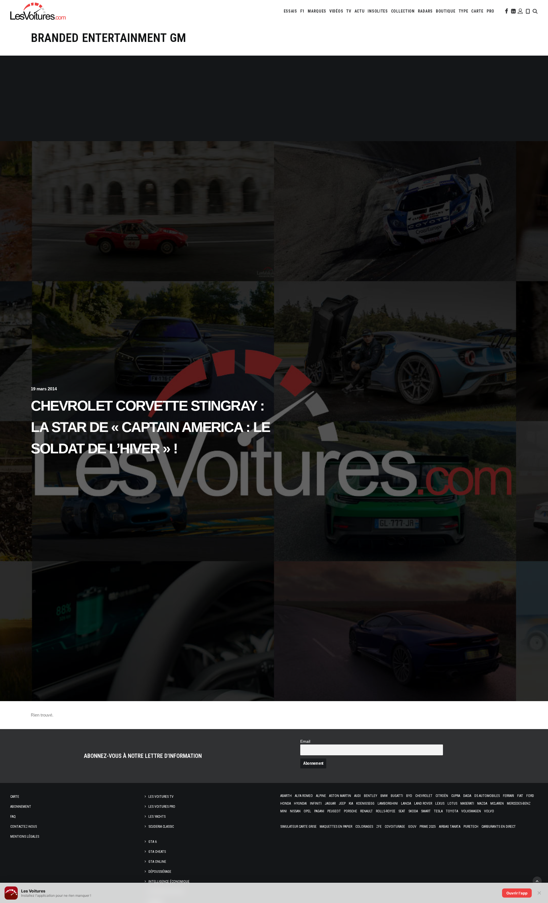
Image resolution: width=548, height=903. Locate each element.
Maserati (467, 803)
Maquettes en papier (336, 827)
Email (305, 741)
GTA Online (157, 862)
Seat (401, 811)
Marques (317, 11)
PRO (490, 11)
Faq (13, 817)
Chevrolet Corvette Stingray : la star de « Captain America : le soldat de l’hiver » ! (150, 427)
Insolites (378, 11)
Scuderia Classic (161, 827)
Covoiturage (395, 827)
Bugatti (397, 796)
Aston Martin (340, 796)
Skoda (413, 811)
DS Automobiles (487, 796)
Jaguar (330, 803)
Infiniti (316, 803)
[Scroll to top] (537, 880)
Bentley (370, 796)
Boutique (446, 11)
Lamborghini (388, 803)
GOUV (412, 827)
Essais (290, 11)
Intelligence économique (169, 882)
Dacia (467, 796)
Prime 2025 (428, 827)
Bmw (384, 796)
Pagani (319, 811)
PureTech (471, 827)
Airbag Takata (449, 827)
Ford (530, 796)
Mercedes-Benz (519, 803)
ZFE (379, 827)
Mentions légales (24, 837)
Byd (409, 796)
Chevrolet (423, 796)
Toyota (452, 811)
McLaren (497, 803)
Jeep (342, 803)
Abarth (286, 796)
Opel (307, 811)
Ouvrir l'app (516, 893)
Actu (359, 11)
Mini (283, 811)
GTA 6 (152, 842)
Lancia (406, 803)
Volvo (489, 811)
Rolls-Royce (385, 811)
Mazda (482, 803)
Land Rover (423, 803)
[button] (506, 11)
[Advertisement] (274, 98)
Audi (357, 796)
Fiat (520, 796)
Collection (403, 11)
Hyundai (300, 803)
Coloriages (364, 827)
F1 (302, 11)
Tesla (438, 811)
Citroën (442, 796)
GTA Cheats (157, 852)
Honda (285, 803)
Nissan (295, 811)
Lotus (452, 803)
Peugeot (334, 811)
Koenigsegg (365, 803)
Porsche (350, 811)
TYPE (463, 11)
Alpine (321, 796)
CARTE (477, 11)
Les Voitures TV (161, 797)
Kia (351, 803)
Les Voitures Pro (161, 807)
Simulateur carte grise (298, 827)
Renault (366, 811)
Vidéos (336, 11)
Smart (426, 811)
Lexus (439, 803)
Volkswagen (471, 811)
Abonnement (20, 807)
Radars (425, 11)
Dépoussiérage (159, 872)
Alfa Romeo (304, 796)
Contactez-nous (23, 827)
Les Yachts (157, 817)
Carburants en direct (498, 827)
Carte (14, 797)
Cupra (455, 796)
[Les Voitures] (38, 11)
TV (348, 11)
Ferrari (508, 796)
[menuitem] (290, 11)
